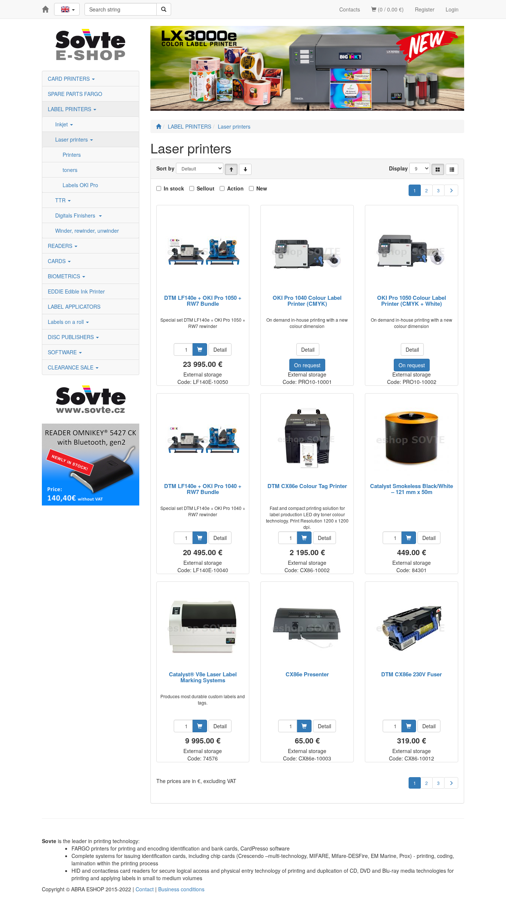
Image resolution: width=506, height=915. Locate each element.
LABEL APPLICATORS (74, 306)
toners (70, 169)
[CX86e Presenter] (307, 627)
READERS (61, 245)
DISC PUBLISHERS (71, 337)
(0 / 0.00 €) (390, 9)
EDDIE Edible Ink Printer (76, 291)
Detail (220, 349)
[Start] (158, 126)
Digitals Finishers (76, 215)
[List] (452, 169)
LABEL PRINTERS (70, 109)
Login (452, 9)
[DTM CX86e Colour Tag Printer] (307, 439)
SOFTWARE (63, 352)
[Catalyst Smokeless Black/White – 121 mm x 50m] (411, 439)
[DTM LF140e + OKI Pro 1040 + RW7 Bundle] (203, 439)
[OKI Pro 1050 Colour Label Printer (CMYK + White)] (411, 250)
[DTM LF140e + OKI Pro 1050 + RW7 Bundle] (203, 250)
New (261, 188)
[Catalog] (438, 169)
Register (425, 9)
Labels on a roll (66, 321)
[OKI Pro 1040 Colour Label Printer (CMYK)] (307, 250)
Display (398, 168)
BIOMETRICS (64, 276)
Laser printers (72, 139)
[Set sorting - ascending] (231, 169)
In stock (174, 188)
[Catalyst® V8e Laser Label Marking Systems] (203, 627)
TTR (61, 200)
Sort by (165, 168)
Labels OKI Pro (80, 185)
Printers (72, 154)
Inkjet (62, 124)
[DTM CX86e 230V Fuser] (411, 627)
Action (235, 188)
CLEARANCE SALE (71, 367)
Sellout (205, 188)
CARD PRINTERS (69, 78)
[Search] (163, 9)
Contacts (349, 9)
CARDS (57, 261)
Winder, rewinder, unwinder (87, 230)
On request (307, 365)
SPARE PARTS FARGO (75, 93)
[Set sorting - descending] (245, 169)
